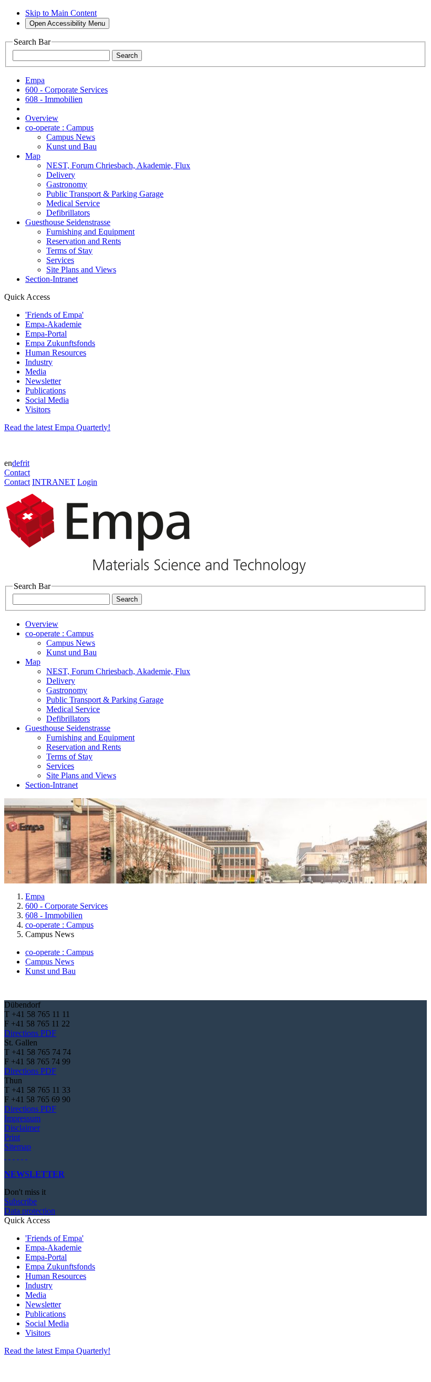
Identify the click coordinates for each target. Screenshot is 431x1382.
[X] (18, 1156)
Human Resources (55, 352)
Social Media (47, 399)
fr (22, 463)
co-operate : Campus (59, 924)
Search (127, 55)
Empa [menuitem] (35, 80)
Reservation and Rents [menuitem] (83, 241)
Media (35, 371)
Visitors (37, 409)
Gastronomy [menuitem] (66, 184)
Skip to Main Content (61, 12)
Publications (45, 390)
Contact (17, 472)
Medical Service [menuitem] (73, 203)
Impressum (22, 1118)
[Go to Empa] (162, 576)
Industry (39, 362)
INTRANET (53, 481)
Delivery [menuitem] (60, 174)
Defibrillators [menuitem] (68, 212)
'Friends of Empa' (54, 314)
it (27, 463)
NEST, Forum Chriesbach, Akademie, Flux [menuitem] (118, 165)
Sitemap (17, 1146)
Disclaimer (22, 1127)
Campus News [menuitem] (70, 137)
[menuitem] (41, 118)
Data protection (29, 1210)
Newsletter (43, 381)
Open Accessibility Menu (67, 23)
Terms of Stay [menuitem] (69, 250)
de (16, 463)
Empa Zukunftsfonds (60, 343)
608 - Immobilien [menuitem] (54, 99)
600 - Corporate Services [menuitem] (66, 89)
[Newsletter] (5, 1156)
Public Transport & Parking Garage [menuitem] (104, 193)
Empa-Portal (46, 333)
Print (12, 1137)
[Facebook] (26, 1156)
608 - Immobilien (54, 915)
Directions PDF (30, 1033)
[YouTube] (22, 1156)
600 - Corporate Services (66, 905)
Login (87, 481)
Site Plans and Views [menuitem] (81, 269)
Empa (35, 896)
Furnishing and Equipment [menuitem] (90, 231)
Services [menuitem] (60, 260)
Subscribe (20, 1201)
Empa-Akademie (53, 324)
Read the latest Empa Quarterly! (57, 427)
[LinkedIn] (9, 1156)
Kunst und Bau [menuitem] (71, 146)
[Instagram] (14, 1156)
